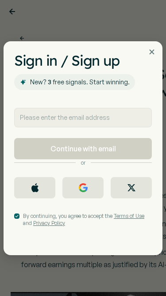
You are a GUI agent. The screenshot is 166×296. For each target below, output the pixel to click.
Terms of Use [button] (129, 216)
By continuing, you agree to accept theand (83, 219)
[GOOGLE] (83, 187)
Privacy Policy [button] (49, 223)
